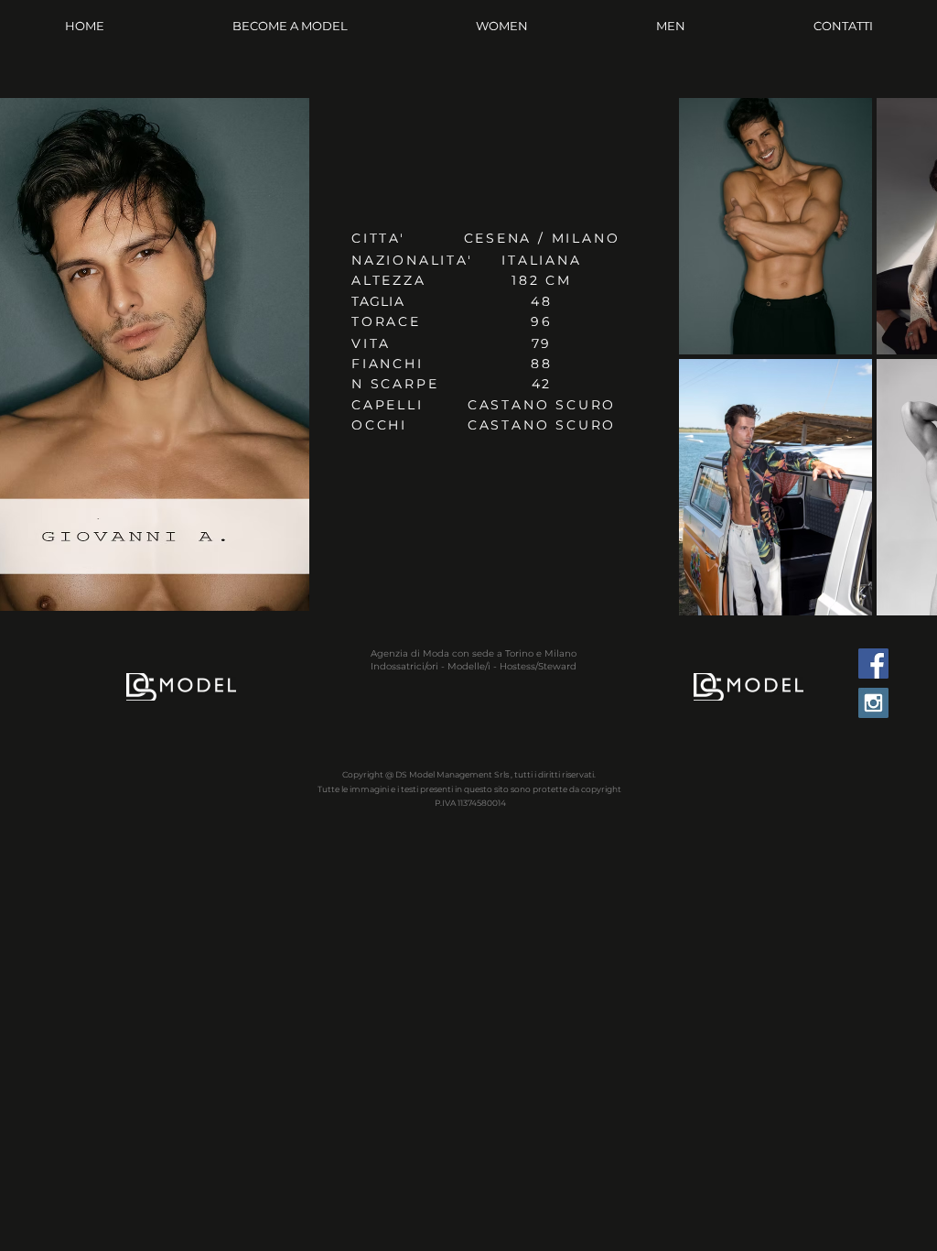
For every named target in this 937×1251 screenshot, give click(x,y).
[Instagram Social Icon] (873, 703)
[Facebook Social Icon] (873, 663)
